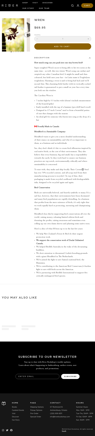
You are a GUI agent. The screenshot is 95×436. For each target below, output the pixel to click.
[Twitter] (7, 430)
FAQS (33, 403)
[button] (62, 46)
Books (14, 407)
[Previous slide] (7, 35)
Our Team (44, 8)
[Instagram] (3, 430)
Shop (25, 3)
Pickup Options (36, 410)
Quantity (37, 35)
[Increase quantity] (88, 38)
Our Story (28, 8)
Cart (87, 5)
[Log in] (77, 5)
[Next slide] (27, 35)
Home (15, 403)
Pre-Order (34, 413)
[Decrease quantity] (37, 38)
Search (64, 431)
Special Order (35, 417)
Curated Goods (18, 410)
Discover (48, 3)
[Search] (71, 5)
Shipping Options (37, 407)
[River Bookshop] (10, 5)
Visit (35, 3)
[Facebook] (11, 430)
